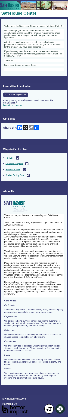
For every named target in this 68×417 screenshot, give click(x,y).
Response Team (13, 169)
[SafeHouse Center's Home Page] (34, 5)
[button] (17, 158)
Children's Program (14, 163)
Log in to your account (13, 105)
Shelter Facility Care (15, 175)
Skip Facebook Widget (13, 135)
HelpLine (10, 158)
